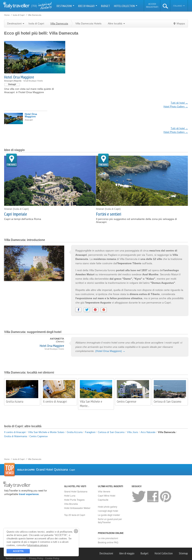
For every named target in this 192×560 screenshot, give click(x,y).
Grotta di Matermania (15, 436)
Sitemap (183, 553)
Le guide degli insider (109, 514)
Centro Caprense (126, 401)
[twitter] (87, 309)
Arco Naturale (148, 432)
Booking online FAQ (108, 542)
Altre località (115, 23)
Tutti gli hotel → (179, 102)
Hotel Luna (69, 495)
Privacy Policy (36, 558)
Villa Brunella (71, 503)
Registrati (152, 7)
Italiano (178, 6)
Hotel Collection (124, 6)
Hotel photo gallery (107, 506)
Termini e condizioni (15, 558)
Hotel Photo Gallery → (176, 106)
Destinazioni (64, 6)
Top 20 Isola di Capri (74, 514)
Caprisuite (103, 499)
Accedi (152, 4)
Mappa (181, 23)
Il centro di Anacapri (55, 401)
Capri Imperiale (15, 214)
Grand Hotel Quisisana (75, 491)
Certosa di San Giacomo (167, 401)
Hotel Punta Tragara (74, 499)
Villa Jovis (132, 432)
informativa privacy (37, 545)
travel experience (29, 494)
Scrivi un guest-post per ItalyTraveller (110, 520)
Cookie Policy (52, 558)
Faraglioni (90, 432)
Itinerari (11, 160)
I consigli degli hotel (108, 510)
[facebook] (78, 309)
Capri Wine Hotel (106, 495)
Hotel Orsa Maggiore (19, 77)
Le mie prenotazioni (108, 538)
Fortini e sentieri (108, 214)
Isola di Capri (36, 23)
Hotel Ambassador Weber (77, 507)
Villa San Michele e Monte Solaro (46, 432)
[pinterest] (95, 309)
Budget (105, 6)
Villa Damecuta (166, 432)
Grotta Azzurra (14, 401)
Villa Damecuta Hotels (88, 23)
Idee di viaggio (86, 6)
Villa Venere (104, 491)
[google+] (104, 309)
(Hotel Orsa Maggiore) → (110, 350)
